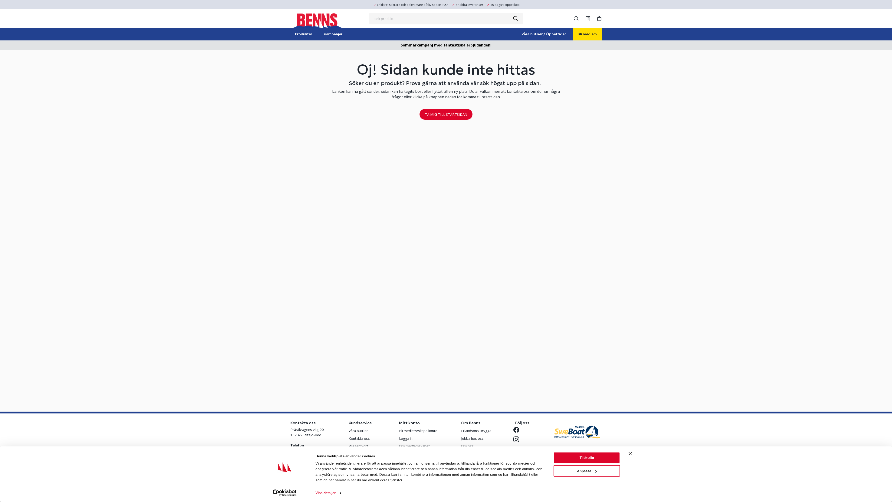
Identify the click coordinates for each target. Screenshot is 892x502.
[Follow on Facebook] (518, 430)
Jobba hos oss (472, 438)
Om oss (467, 446)
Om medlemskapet (414, 446)
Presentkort (358, 446)
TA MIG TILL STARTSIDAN (446, 114)
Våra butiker (358, 430)
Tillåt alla (587, 458)
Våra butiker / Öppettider (543, 34)
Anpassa (584, 471)
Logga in (406, 438)
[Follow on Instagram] (518, 439)
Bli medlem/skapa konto (418, 430)
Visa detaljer (325, 493)
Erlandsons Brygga (476, 430)
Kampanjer (333, 34)
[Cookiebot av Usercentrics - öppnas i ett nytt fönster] (284, 492)
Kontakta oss (359, 438)
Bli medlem (587, 34)
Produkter (303, 34)
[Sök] (515, 18)
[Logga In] (576, 18)
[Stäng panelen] (630, 453)
